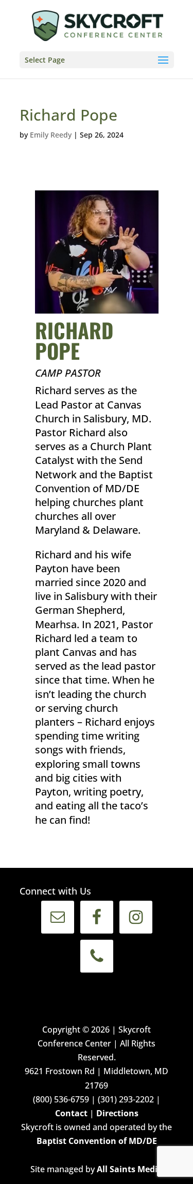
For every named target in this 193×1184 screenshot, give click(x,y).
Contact (71, 1113)
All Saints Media (130, 1169)
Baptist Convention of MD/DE (97, 1141)
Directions (117, 1113)
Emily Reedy (51, 135)
